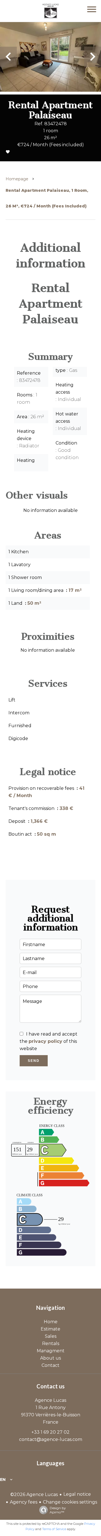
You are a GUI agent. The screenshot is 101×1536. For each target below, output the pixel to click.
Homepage (17, 178)
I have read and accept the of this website (48, 1041)
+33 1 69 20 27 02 (50, 1432)
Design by (58, 1510)
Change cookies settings (70, 1502)
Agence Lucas (50, 1400)
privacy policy (45, 1041)
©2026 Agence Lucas (34, 1494)
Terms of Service (54, 1529)
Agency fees (23, 1502)
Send (34, 1061)
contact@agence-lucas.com (50, 1439)
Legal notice (77, 1494)
